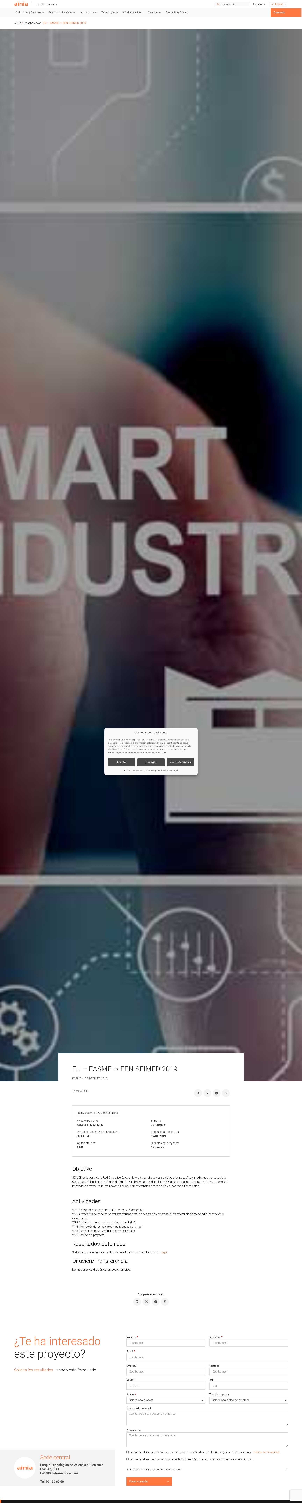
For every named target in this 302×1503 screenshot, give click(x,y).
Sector (130, 1394)
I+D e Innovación (132, 12)
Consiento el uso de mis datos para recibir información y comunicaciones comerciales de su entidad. (192, 1459)
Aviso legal (172, 770)
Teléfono (214, 1365)
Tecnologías (108, 12)
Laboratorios (87, 12)
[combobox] (231, 4)
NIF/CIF (130, 1380)
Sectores (153, 12)
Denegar (151, 762)
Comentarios (133, 1430)
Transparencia (32, 23)
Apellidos (215, 1337)
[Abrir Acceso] (285, 4)
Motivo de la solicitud (138, 1408)
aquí (164, 1252)
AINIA (17, 23)
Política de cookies (133, 770)
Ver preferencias (180, 762)
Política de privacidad (155, 770)
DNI (211, 1380)
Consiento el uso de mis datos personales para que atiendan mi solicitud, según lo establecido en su (205, 1452)
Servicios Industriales (60, 12)
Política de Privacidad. (266, 1452)
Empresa (131, 1365)
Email (129, 1351)
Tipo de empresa (219, 1394)
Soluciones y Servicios (28, 12)
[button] (259, 4)
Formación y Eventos (177, 12)
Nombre (131, 1337)
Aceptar (122, 762)
